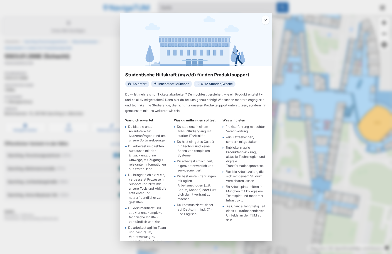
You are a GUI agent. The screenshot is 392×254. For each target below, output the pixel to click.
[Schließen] (266, 20)
